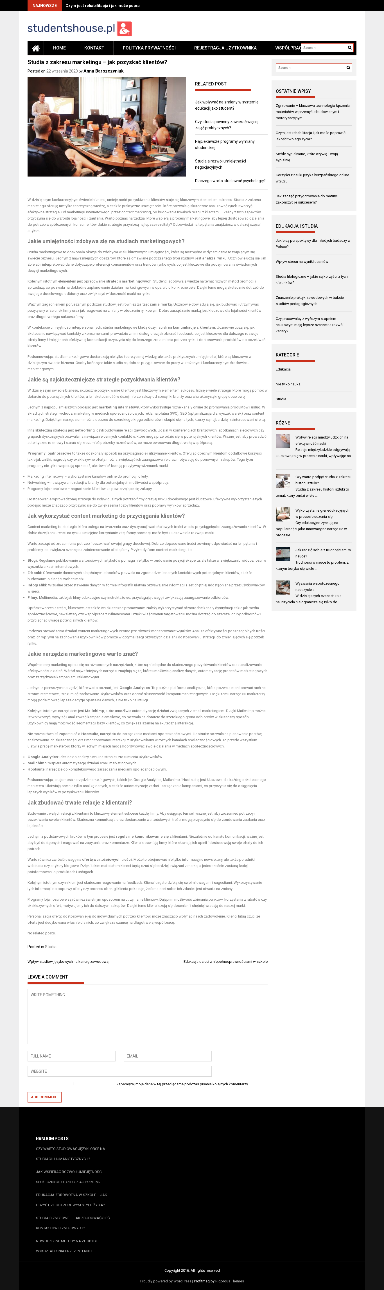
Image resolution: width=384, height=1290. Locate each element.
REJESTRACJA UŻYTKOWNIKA (225, 48)
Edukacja (283, 369)
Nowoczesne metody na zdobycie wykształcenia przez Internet (67, 1246)
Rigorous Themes (229, 1281)
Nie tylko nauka (288, 384)
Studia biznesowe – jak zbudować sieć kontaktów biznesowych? (73, 1223)
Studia (51, 947)
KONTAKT (94, 48)
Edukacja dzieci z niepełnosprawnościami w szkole (226, 961)
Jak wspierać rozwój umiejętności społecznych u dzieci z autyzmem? (69, 1177)
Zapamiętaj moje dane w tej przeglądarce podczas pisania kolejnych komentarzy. (182, 1084)
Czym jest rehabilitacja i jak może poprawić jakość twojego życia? (126, 5)
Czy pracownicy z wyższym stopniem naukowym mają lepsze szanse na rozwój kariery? (310, 325)
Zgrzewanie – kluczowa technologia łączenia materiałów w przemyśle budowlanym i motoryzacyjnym (313, 111)
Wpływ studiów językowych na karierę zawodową (68, 961)
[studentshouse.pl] (36, 48)
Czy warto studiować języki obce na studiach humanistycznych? (70, 1154)
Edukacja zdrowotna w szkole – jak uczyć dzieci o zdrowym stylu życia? (71, 1200)
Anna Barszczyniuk (103, 71)
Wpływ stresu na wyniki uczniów (302, 261)
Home (59, 48)
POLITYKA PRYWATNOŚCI (149, 48)
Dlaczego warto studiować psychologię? (230, 181)
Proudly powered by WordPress (165, 1281)
